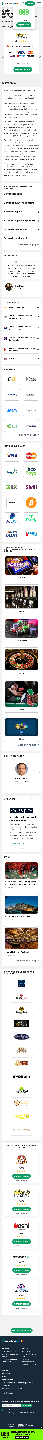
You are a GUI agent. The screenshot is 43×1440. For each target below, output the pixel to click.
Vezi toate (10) (27, 245)
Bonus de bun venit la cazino (19, 203)
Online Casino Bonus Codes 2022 (10, 1360)
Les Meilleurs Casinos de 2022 (10, 1355)
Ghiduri (5, 1371)
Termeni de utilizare (29, 1364)
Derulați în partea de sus (21, 1330)
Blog (4, 1377)
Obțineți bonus (24, 25)
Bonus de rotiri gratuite (16, 238)
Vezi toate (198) (26, 961)
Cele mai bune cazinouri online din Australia (22, 338)
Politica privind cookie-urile (30, 1355)
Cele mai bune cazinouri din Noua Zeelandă (20, 327)
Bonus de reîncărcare (15, 229)
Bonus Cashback (13, 194)
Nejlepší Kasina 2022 (9, 1351)
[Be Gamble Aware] (12, 1425)
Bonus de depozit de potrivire (19, 220)
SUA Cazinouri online (17, 359)
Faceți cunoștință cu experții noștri (17, 1383)
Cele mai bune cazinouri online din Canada (22, 349)
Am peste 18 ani (9, 1410)
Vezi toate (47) (27, 435)
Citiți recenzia (22, 63)
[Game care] (29, 1425)
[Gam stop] (21, 1425)
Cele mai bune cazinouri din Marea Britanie (20, 317)
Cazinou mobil (8, 1380)
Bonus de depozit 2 (14, 211)
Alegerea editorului (17, 307)
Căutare (30, 3)
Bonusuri (6, 1374)
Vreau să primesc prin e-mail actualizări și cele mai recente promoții (20, 1413)
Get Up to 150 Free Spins (22, 46)
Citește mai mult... (16, 843)
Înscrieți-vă (27, 1405)
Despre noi (26, 1351)
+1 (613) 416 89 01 (8, 1393)
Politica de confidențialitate (28, 1360)
